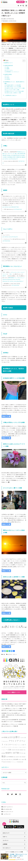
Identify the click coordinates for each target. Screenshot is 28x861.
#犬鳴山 (9, 155)
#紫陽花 (11, 157)
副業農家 (3, 753)
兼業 (18, 749)
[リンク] (4, 2)
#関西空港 (18, 157)
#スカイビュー (21, 277)
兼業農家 (21, 749)
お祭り (16, 737)
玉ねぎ (8, 77)
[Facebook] (18, 6)
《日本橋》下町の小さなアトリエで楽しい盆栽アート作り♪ (18, 855)
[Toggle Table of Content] (23, 60)
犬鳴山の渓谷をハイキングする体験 (14, 86)
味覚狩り (9, 753)
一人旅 (8, 750)
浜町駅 (18, 857)
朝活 (14, 756)
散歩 (4, 756)
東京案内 (23, 756)
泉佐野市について (8, 62)
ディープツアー (9, 747)
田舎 (10, 759)
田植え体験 (6, 759)
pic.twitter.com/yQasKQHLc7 (15, 281)
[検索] (23, 5)
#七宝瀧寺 (13, 155)
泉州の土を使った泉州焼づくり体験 (14, 92)
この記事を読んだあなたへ (10, 95)
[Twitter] (21, 6)
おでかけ (10, 654)
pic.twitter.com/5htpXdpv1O (10, 158)
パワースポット (15, 747)
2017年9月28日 (15, 285)
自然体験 (15, 759)
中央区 (14, 857)
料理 (7, 756)
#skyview (5, 281)
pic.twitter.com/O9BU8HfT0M (11, 207)
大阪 (4, 654)
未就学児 (17, 756)
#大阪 (23, 153)
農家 (4, 761)
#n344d (18, 279)
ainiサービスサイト (8, 806)
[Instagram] (20, 794)
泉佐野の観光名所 (8, 65)
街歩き (20, 759)
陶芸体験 (19, 761)
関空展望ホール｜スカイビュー (13, 71)
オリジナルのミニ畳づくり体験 (13, 89)
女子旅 (16, 753)
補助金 (23, 759)
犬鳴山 (7, 67)
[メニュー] (26, 2)
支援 (24, 753)
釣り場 (7, 761)
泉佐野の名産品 (8, 74)
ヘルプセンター (7, 814)
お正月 (10, 737)
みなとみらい (5, 741)
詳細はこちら (5, 416)
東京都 (10, 857)
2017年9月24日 (18, 209)
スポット (15, 654)
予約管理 (13, 749)
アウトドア (14, 741)
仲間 (16, 749)
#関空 (14, 157)
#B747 (4, 275)
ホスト (4, 749)
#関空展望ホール (13, 277)
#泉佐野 (4, 155)
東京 (21, 756)
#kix (11, 274)
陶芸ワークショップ (13, 761)
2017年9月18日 (6, 241)
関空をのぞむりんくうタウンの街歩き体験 (15, 91)
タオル (7, 76)
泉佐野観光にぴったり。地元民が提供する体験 (14, 82)
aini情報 (4, 737)
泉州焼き (8, 79)
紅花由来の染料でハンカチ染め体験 (13, 85)
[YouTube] (16, 794)
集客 (22, 761)
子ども (21, 753)
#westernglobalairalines (9, 279)
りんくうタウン (10, 70)
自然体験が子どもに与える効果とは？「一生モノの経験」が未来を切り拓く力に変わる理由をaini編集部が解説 (14, 715)
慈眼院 (8, 68)
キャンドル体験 (21, 744)
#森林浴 (23, 157)
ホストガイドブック (8, 811)
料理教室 (10, 756)
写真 (24, 749)
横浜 (2, 759)
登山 (12, 759)
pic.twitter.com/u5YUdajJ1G (10, 236)
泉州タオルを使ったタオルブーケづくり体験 (16, 88)
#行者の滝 (18, 155)
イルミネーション (11, 744)
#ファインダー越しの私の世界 (15, 153)
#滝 (8, 157)
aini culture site (7, 809)
